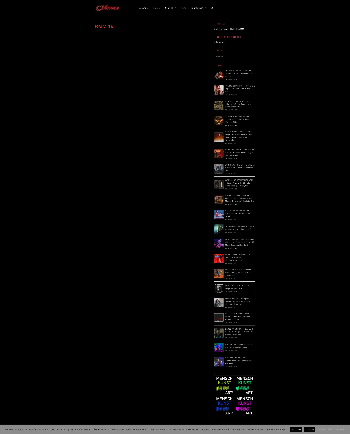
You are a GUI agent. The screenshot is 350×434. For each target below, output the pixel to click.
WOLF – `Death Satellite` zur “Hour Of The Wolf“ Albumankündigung (237, 257)
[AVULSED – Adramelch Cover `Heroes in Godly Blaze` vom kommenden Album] (219, 105)
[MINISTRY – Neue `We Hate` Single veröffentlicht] (219, 288)
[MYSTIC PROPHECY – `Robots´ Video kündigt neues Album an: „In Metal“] (219, 273)
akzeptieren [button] (296, 429)
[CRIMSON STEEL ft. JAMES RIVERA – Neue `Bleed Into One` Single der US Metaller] (219, 153)
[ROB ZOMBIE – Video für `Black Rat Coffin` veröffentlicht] (219, 347)
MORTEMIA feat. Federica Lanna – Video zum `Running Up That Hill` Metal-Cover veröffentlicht (240, 242)
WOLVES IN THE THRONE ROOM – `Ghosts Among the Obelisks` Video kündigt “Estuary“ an (239, 183)
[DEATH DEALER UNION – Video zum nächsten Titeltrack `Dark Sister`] (219, 214)
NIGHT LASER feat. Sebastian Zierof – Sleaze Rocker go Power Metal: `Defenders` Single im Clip (239, 198)
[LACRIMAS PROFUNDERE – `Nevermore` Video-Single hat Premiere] (219, 361)
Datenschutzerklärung (326, 429)
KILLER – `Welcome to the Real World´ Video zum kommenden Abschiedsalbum (239, 316)
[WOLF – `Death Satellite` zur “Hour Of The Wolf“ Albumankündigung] (219, 258)
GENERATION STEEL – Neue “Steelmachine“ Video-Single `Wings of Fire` (237, 119)
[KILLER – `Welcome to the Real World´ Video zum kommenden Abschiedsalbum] (219, 317)
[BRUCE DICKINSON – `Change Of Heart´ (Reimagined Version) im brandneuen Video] (219, 333)
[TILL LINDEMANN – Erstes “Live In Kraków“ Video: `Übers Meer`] (219, 229)
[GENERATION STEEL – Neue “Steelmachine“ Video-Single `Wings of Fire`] (219, 120)
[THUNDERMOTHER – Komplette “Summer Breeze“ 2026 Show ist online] (219, 74)
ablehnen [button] (310, 429)
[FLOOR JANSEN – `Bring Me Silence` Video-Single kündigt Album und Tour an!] (219, 302)
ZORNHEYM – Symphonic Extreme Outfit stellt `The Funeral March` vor (240, 168)
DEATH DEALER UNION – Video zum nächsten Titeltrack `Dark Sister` (238, 213)
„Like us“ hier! (219, 42)
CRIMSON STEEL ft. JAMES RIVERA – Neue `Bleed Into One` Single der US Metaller (239, 152)
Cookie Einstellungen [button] (276, 429)
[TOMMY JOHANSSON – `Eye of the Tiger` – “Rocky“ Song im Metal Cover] (219, 90)
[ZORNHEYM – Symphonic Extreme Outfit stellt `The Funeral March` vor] (219, 169)
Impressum (342, 429)
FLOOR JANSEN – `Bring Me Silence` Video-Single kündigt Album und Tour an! (238, 301)
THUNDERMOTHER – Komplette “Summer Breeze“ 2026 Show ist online (239, 73)
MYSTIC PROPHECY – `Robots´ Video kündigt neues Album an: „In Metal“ (238, 272)
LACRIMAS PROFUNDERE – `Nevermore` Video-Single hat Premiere (238, 360)
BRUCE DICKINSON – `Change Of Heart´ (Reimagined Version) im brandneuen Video (239, 332)
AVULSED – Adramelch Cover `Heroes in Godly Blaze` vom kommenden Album (238, 104)
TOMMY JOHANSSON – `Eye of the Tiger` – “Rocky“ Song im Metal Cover (240, 89)
